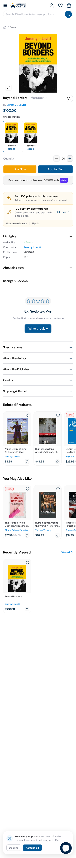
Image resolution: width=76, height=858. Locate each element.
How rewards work (16, 223)
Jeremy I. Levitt (16, 104)
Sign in (35, 223)
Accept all (32, 847)
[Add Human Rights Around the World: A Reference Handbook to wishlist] (58, 489)
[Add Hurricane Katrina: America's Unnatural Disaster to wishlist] (58, 415)
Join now (61, 212)
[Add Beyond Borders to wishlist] (69, 98)
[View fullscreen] (8, 87)
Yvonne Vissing (43, 530)
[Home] (5, 27)
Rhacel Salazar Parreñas (16, 530)
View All (65, 552)
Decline (14, 847)
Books (13, 27)
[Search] (68, 14)
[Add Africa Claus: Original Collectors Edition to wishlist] (27, 415)
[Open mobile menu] (5, 5)
